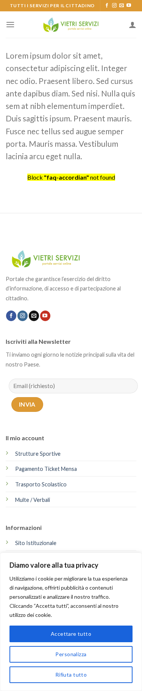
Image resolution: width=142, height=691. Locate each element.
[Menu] (10, 24)
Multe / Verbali (32, 500)
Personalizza (70, 654)
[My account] (132, 24)
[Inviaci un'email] (121, 5)
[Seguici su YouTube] (128, 5)
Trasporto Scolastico (41, 484)
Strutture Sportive (38, 453)
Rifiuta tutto (71, 674)
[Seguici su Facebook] (107, 5)
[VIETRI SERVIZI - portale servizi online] (71, 24)
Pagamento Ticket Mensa (46, 469)
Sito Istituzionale (35, 543)
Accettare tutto (71, 633)
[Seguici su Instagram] (114, 5)
